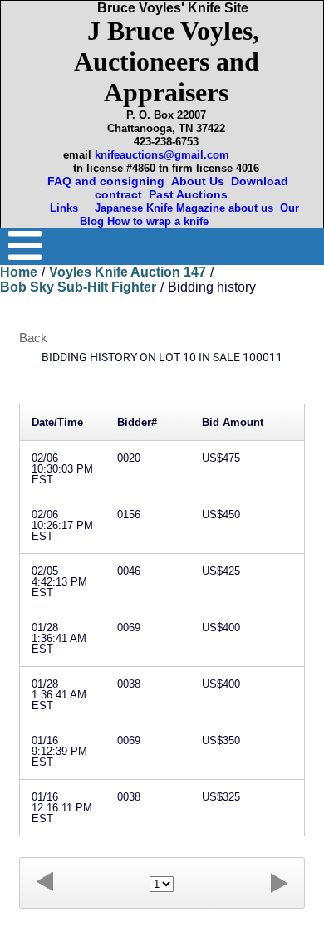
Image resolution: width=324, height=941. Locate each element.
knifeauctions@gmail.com (162, 155)
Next (279, 882)
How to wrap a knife (161, 221)
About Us (197, 181)
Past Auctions (191, 194)
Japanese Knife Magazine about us (180, 208)
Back (33, 338)
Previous (45, 882)
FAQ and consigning (104, 181)
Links (65, 208)
